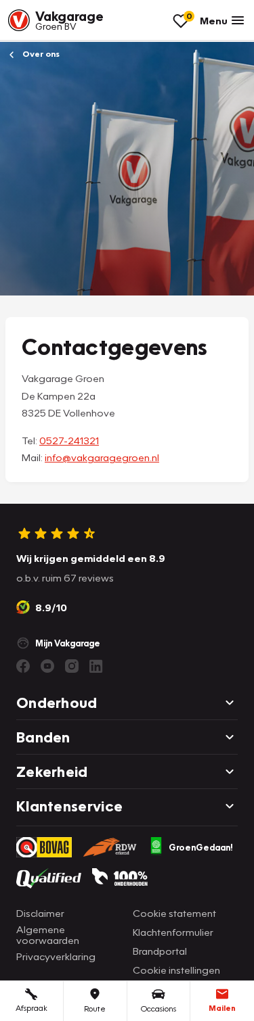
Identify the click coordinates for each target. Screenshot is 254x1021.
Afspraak (31, 1008)
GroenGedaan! (201, 847)
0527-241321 (69, 440)
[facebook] (23, 666)
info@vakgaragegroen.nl (102, 457)
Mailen (222, 1008)
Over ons (40, 53)
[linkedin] (96, 666)
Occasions (158, 1008)
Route (95, 1008)
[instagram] (72, 666)
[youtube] (47, 666)
